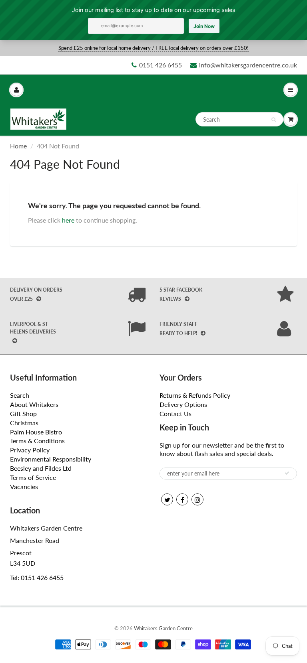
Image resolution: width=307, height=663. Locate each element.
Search (19, 395)
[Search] (273, 119)
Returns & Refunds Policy (194, 395)
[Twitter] (167, 499)
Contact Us (175, 413)
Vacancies (24, 486)
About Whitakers (34, 404)
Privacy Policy (30, 450)
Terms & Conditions (37, 440)
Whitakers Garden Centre (163, 628)
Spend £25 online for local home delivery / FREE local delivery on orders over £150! (153, 48)
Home (18, 146)
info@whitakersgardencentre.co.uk (248, 65)
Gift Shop (23, 413)
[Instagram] (197, 499)
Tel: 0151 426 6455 (37, 577)
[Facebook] (182, 499)
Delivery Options (183, 404)
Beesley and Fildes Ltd (41, 468)
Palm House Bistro (36, 432)
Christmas (24, 422)
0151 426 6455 (160, 65)
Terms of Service (33, 477)
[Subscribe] (287, 473)
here (68, 220)
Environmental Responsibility (50, 459)
